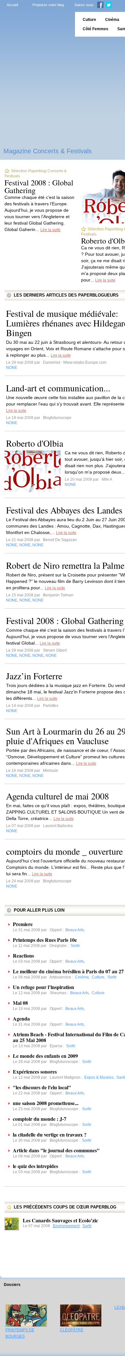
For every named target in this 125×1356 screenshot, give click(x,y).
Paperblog (35, 24)
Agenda (21, 1018)
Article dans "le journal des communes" (56, 1150)
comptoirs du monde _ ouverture (64, 851)
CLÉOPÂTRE (71, 1330)
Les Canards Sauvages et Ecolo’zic (60, 1220)
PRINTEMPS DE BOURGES (19, 1333)
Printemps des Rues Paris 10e (45, 939)
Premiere (23, 924)
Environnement (66, 1226)
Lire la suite (50, 229)
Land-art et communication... (58, 388)
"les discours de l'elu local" (42, 1087)
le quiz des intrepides (35, 1166)
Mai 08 (20, 1002)
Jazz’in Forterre (34, 676)
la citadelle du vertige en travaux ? (50, 1134)
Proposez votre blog (48, 5)
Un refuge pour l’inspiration (43, 987)
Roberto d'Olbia (34, 443)
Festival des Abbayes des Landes (64, 510)
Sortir (87, 1226)
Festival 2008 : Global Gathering (38, 186)
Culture (89, 19)
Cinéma (112, 19)
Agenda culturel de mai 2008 (57, 796)
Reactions (23, 955)
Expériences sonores (35, 1071)
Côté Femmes (95, 29)
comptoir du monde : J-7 (39, 1118)
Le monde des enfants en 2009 (45, 1055)
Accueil (12, 5)
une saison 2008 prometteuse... (46, 1103)
